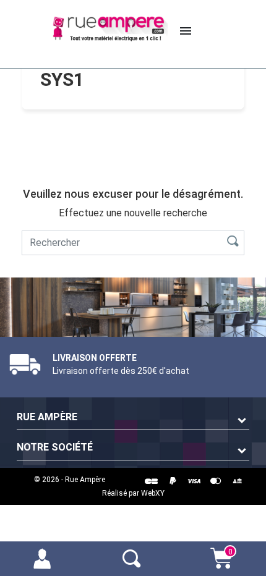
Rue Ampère (47, 417)
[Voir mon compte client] (44, 558)
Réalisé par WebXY (133, 493)
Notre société (55, 447)
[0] (221, 564)
